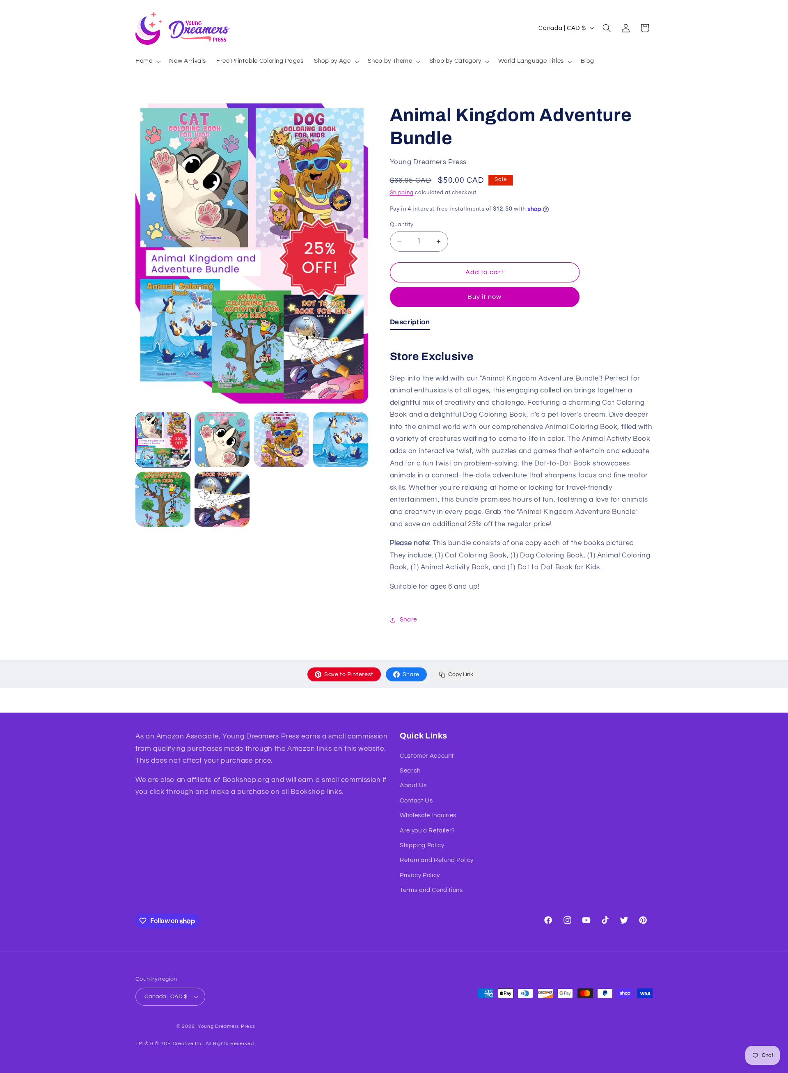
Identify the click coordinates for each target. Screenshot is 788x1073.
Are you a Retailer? (427, 831)
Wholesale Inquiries (428, 815)
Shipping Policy (422, 845)
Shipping (402, 192)
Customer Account (427, 756)
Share (411, 674)
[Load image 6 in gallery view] (222, 499)
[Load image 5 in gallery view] (162, 499)
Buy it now (484, 296)
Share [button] (408, 620)
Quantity (402, 224)
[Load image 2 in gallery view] (222, 439)
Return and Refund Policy (437, 860)
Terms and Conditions (431, 890)
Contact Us (416, 801)
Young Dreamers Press (226, 1026)
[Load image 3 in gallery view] (281, 439)
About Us (413, 785)
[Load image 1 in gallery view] (162, 439)
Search (410, 771)
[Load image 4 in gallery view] (340, 439)
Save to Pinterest (348, 674)
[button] (147, 62)
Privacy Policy (420, 875)
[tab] (410, 324)
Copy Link (460, 674)
